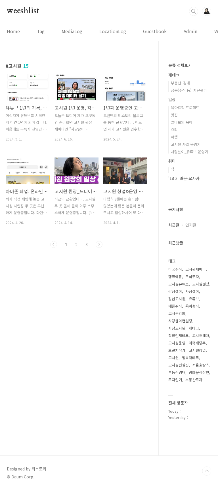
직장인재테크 (178, 335)
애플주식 (175, 306)
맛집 (174, 115)
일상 (172, 99)
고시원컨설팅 (178, 365)
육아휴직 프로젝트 (185, 107)
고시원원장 (200, 284)
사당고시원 (176, 328)
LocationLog (112, 31)
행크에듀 (175, 276)
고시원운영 (176, 343)
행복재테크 (190, 357)
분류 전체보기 (180, 65)
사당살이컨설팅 (180, 320)
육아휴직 (192, 306)
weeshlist (23, 11)
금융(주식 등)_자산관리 (189, 90)
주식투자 (192, 276)
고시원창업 (197, 350)
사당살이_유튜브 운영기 (189, 151)
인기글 (190, 225)
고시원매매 (200, 335)
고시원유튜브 (178, 284)
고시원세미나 (195, 269)
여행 (174, 137)
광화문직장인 (199, 372)
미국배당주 (197, 343)
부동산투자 (193, 379)
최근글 (173, 225)
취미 (172, 161)
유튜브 (194, 298)
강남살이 (175, 291)
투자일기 (175, 379)
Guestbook (155, 31)
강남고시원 (176, 298)
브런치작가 (176, 350)
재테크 (173, 75)
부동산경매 (176, 372)
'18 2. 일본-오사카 (184, 178)
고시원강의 (176, 313)
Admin (190, 31)
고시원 (173, 357)
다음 (99, 244)
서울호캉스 (200, 365)
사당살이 (192, 291)
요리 (174, 129)
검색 (193, 11)
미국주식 (175, 269)
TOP (206, 471)
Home (13, 31)
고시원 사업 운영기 (185, 144)
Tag (41, 31)
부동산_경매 (180, 83)
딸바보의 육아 (181, 122)
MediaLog (72, 31)
